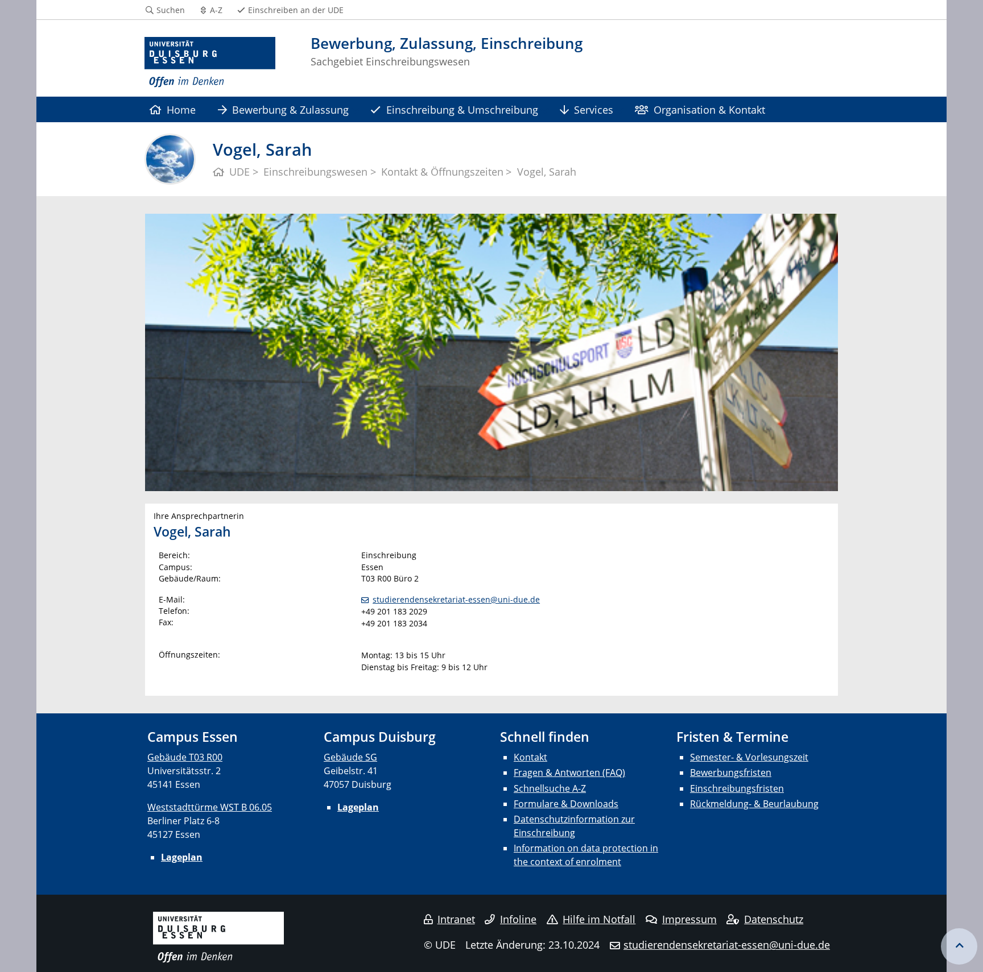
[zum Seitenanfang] (959, 946)
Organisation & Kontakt (709, 109)
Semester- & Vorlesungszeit (749, 757)
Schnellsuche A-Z (550, 788)
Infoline (518, 919)
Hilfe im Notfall (599, 919)
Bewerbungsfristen (730, 772)
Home (181, 109)
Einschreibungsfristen (737, 788)
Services (593, 109)
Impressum (689, 919)
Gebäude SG (350, 757)
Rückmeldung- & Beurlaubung (754, 803)
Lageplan (182, 857)
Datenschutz (773, 919)
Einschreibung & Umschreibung (462, 109)
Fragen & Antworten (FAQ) (569, 772)
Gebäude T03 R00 (184, 757)
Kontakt (530, 757)
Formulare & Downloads (566, 803)
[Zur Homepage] (209, 62)
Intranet (456, 919)
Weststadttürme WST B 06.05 (209, 807)
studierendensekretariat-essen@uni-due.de (456, 599)
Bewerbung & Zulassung (290, 109)
